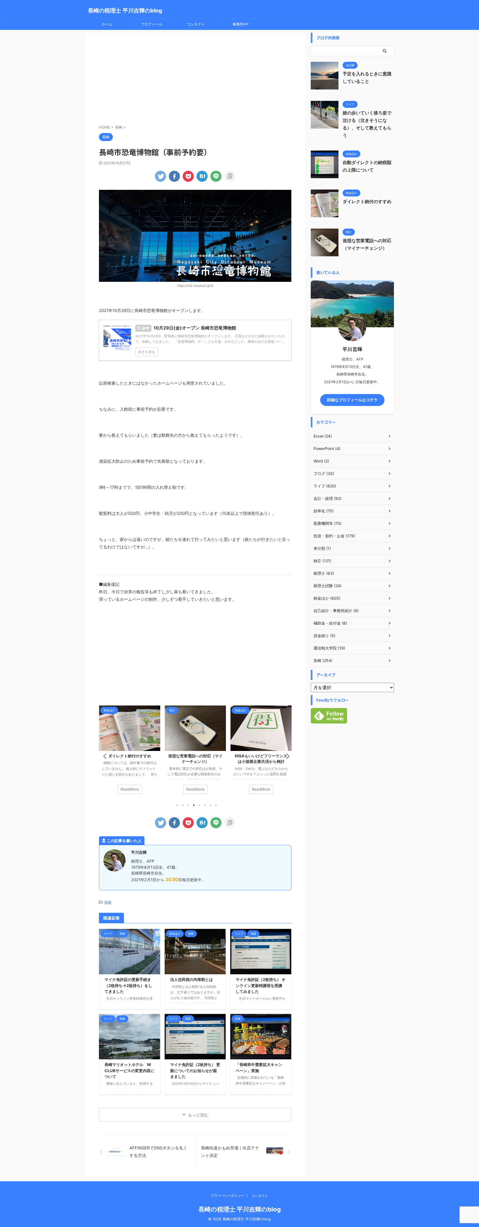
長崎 (107, 902)
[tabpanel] (129, 752)
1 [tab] (177, 805)
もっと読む (198, 1115)
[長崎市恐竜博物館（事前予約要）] (202, 176)
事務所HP (240, 24)
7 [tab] (210, 805)
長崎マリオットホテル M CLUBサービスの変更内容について (129, 1070)
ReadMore (130, 789)
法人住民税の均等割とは (191, 979)
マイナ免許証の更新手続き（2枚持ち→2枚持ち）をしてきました (128, 985)
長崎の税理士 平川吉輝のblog (125, 10)
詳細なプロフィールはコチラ (352, 400)
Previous (104, 756)
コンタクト (196, 24)
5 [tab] (199, 805)
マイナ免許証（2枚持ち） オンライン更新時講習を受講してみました (261, 985)
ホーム (107, 24)
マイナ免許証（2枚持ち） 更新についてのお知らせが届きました (195, 1070)
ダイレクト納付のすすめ (129, 755)
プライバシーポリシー (227, 1195)
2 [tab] (182, 805)
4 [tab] (194, 805)
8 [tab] (216, 805)
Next (286, 756)
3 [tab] (188, 805)
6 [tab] (205, 805)
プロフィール (151, 24)
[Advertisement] (195, 80)
